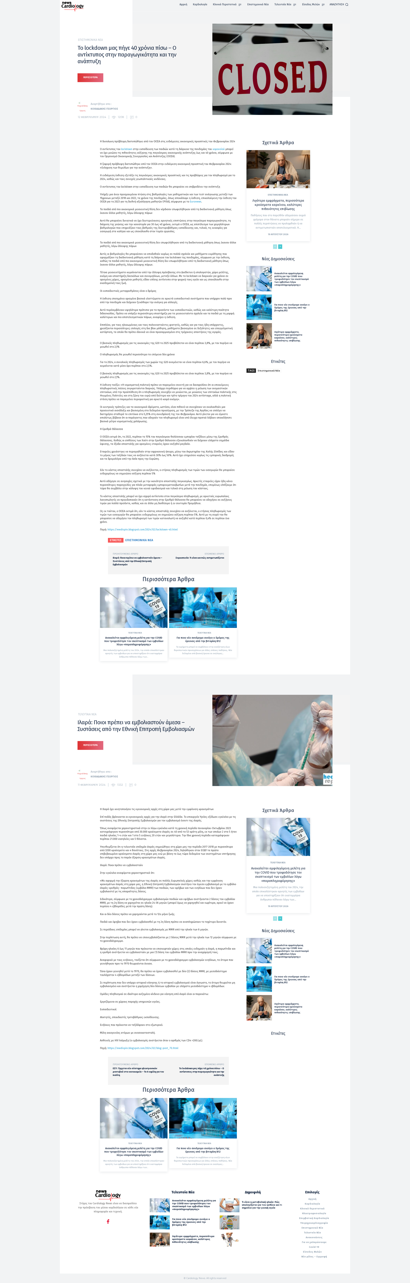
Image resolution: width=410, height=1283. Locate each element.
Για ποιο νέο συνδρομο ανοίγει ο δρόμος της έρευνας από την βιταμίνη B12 (203, 639)
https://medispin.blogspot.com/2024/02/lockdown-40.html (142, 529)
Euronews (195, 201)
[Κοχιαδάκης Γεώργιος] (84, 106)
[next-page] (280, 246)
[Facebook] (108, 1222)
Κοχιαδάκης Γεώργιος (104, 108)
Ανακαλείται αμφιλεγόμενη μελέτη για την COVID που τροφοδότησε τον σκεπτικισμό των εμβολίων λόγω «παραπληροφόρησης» (133, 641)
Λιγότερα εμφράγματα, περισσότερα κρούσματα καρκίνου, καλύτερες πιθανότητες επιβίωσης (278, 205)
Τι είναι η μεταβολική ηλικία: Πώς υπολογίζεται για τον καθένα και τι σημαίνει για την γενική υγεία (262, 1205)
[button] (339, 4)
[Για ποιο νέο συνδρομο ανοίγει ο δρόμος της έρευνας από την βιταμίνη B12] (203, 607)
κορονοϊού (219, 149)
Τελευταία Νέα (135, 633)
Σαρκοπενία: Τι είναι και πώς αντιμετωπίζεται (200, 558)
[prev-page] (275, 246)
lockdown (126, 149)
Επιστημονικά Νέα (90, 39)
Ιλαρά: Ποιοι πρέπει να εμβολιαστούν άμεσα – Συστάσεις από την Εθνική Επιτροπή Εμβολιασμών (137, 561)
